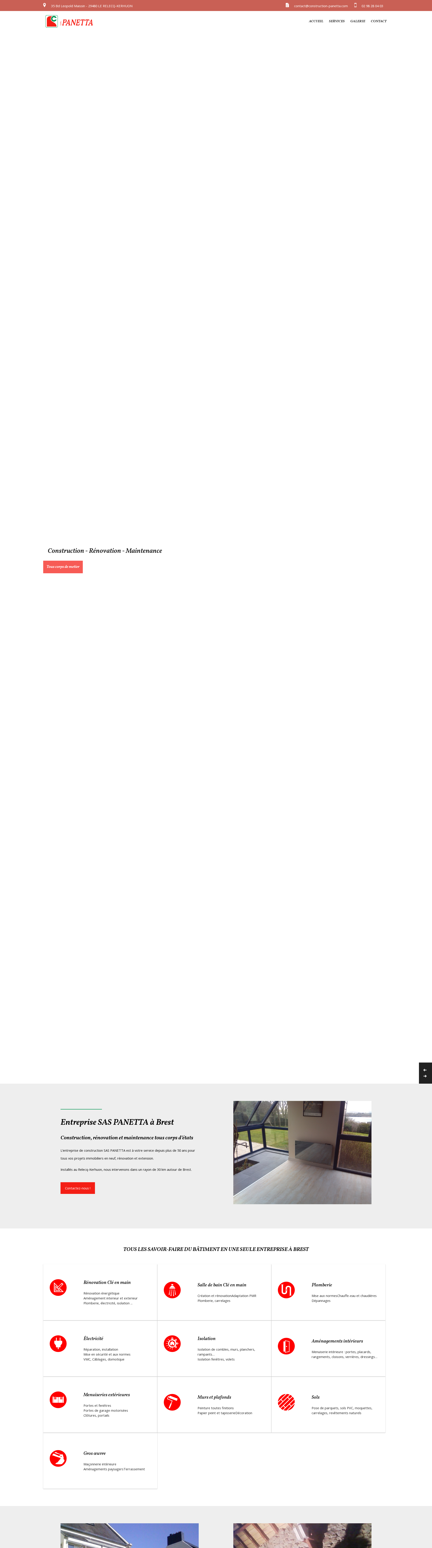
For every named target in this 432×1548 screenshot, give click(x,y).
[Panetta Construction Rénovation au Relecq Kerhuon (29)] (69, 27)
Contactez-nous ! (77, 1188)
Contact (379, 21)
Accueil (316, 21)
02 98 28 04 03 (372, 6)
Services (337, 21)
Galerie (357, 21)
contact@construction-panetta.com (321, 6)
